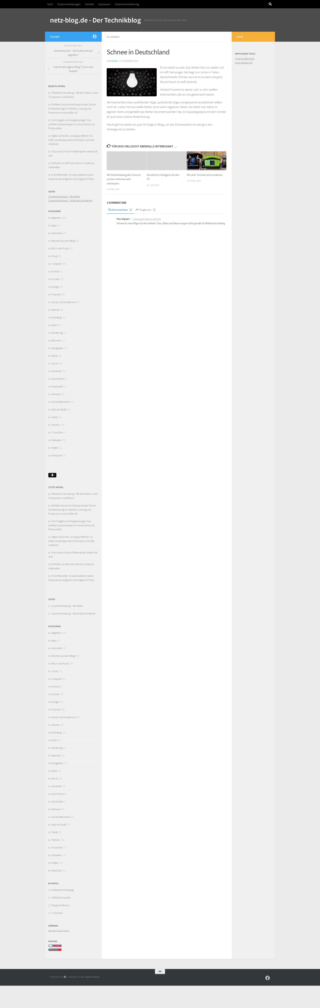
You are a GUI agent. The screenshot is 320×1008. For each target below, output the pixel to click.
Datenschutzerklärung (127, 4)
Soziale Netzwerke (60, 401)
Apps (53, 225)
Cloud (54, 256)
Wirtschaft (56, 455)
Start (50, 4)
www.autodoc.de (243, 62)
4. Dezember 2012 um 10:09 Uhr (147, 219)
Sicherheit (56, 371)
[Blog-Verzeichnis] (55, 946)
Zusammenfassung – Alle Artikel (64, 196)
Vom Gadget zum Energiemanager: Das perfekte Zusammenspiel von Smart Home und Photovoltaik (71, 124)
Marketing (56, 317)
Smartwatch (57, 386)
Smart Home (57, 378)
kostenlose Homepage (62, 889)
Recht (54, 355)
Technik (55, 424)
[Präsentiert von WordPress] (65, 977)
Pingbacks (147, 209)
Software (55, 394)
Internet (55, 309)
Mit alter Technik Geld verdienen (205, 175)
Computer (56, 263)
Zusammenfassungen (68, 4)
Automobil (56, 233)
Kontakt (89, 4)
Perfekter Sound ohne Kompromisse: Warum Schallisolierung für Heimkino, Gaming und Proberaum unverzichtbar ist (72, 108)
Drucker (55, 279)
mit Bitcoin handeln (61, 897)
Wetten (54, 447)
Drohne (55, 271)
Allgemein (113, 36)
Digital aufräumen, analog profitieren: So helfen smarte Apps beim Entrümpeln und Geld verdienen (71, 140)
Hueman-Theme (92, 976)
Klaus (114, 60)
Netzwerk (56, 340)
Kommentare (121, 209)
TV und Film (57, 432)
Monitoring (56, 332)
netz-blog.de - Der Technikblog (95, 20)
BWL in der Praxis (60, 248)
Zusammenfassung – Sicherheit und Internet (70, 200)
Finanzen (56, 294)
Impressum (104, 4)
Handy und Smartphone (63, 302)
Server (54, 363)
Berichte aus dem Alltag (63, 240)
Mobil (54, 325)
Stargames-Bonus (60, 905)
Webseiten (56, 440)
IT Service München (244, 58)
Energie (55, 286)
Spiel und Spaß (58, 409)
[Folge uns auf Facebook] (95, 37)
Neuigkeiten (57, 348)
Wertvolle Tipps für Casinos (58, 930)
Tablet (54, 417)
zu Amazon (57, 912)
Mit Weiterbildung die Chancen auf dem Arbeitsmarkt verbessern (124, 179)
